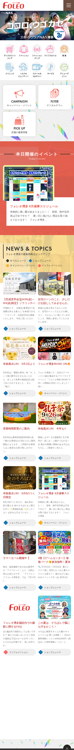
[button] (28, 38)
